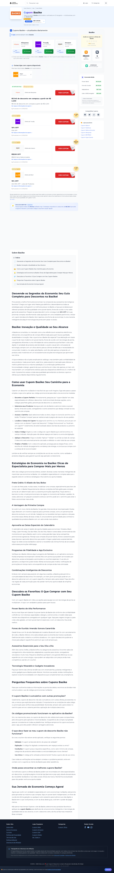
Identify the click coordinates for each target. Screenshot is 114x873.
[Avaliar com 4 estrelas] (94, 41)
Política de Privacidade (13, 835)
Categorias (96, 3)
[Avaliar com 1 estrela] (87, 41)
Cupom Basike (39, 8)
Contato (9, 832)
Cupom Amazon (37, 830)
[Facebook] (85, 827)
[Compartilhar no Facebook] (85, 114)
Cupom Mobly (37, 835)
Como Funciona (11, 830)
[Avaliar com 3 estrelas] (92, 41)
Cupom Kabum (85, 125)
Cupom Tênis (62, 827)
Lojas (86, 3)
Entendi (108, 869)
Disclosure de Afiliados (13, 842)
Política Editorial (11, 840)
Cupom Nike (36, 827)
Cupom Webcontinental (88, 130)
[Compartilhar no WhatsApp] (94, 114)
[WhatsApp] (91, 827)
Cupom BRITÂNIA (86, 135)
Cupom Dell (36, 832)
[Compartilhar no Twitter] (89, 114)
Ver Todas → (36, 837)
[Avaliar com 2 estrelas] (89, 41)
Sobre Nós (9, 827)
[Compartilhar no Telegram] (98, 114)
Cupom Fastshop (86, 128)
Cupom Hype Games (87, 137)
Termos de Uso (11, 837)
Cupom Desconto (27, 8)
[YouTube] (88, 827)
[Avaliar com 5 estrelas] (96, 41)
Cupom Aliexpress (86, 132)
